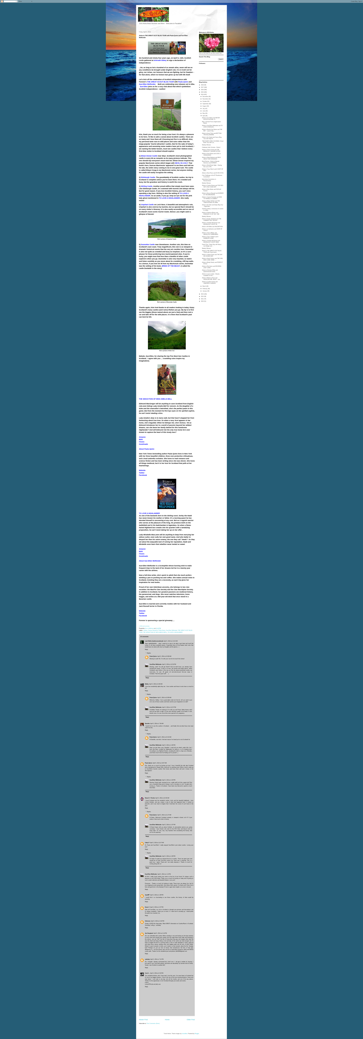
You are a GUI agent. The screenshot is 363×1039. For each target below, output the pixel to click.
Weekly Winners (206, 145)
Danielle (147, 723)
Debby (147, 684)
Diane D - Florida (150, 798)
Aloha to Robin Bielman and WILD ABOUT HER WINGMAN (211, 158)
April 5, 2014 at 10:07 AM (160, 763)
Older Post (191, 1020)
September (205, 103)
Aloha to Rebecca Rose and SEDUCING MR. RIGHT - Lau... (211, 278)
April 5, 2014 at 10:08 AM (164, 656)
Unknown (147, 921)
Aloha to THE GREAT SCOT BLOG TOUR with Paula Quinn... (211, 251)
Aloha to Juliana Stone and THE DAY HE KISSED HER (212, 255)
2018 (202, 85)
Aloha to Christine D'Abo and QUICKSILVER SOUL (210, 270)
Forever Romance (153, 630)
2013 (202, 294)
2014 (202, 94)
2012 (202, 296)
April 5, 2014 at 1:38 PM (156, 895)
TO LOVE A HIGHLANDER (175, 632)
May (203, 113)
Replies (149, 653)
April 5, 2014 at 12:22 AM (171, 641)
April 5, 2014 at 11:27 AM (164, 815)
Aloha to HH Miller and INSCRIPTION (212, 226)
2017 (202, 87)
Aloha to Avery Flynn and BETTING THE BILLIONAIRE (212, 134)
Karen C (147, 907)
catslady (147, 959)
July (203, 108)
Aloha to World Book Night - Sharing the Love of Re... (212, 165)
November (205, 99)
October (204, 101)
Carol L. (147, 973)
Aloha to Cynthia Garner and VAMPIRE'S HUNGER (210, 282)
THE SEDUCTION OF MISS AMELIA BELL (155, 632)
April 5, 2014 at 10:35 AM (162, 798)
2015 (202, 92)
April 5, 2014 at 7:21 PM (157, 959)
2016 (202, 89)
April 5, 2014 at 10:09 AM (164, 697)
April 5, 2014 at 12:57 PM (169, 707)
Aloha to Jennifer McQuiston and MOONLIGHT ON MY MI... (211, 223)
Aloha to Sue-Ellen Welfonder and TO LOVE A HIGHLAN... (212, 126)
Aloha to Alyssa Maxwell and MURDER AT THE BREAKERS (212, 193)
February (205, 288)
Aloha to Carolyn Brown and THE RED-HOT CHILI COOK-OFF (212, 186)
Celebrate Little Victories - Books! (211, 147)
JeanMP (147, 895)
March (204, 286)
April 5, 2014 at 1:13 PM (164, 874)
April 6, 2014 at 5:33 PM (156, 973)
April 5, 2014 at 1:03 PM (168, 780)
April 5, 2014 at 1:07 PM (168, 824)
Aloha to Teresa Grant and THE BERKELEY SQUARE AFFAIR (211, 150)
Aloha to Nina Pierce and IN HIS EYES (212, 173)
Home (167, 1020)
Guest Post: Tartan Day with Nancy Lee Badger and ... (211, 245)
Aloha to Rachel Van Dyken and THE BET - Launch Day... (212, 130)
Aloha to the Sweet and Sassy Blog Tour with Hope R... (211, 137)
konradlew (184, 1033)
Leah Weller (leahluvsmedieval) (154, 641)
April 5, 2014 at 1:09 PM (168, 856)
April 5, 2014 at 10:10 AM (164, 737)
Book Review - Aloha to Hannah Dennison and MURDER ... (210, 162)
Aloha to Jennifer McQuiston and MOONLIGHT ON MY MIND (211, 241)
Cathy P (147, 842)
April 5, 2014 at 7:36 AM (156, 723)
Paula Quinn (162, 630)
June (204, 111)
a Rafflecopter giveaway (144, 626)
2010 (202, 301)
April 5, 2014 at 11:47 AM (157, 842)
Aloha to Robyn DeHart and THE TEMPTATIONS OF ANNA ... (211, 201)
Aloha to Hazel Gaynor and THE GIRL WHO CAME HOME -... (212, 259)
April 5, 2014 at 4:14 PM (160, 933)
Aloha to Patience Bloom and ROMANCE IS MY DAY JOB (210, 213)
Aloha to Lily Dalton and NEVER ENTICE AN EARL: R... (211, 118)
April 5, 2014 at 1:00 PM (168, 745)
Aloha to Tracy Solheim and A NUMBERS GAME (210, 237)
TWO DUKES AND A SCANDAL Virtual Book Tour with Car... (212, 141)
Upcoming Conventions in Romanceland (209, 179)
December (205, 96)
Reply (146, 649)
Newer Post (143, 1020)
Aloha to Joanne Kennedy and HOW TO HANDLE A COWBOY (212, 197)
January (204, 291)
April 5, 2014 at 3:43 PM (157, 921)
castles (145, 630)
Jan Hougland (149, 933)
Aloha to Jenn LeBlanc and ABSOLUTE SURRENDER (210, 233)
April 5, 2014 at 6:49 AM (155, 684)
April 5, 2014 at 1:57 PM (156, 907)
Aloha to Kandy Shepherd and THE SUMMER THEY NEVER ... (211, 219)
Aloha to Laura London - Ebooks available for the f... (211, 274)
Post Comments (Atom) (153, 1023)
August (204, 106)
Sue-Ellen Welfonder (171, 630)
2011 (202, 299)
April (203, 115)
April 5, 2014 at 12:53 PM (169, 664)
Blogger (197, 1033)
